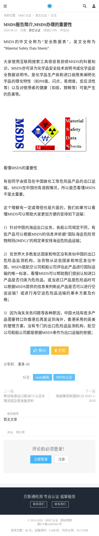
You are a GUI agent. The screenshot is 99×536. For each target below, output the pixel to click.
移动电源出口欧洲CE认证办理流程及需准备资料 (24, 398)
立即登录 (41, 459)
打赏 (61, 350)
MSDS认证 (64, 377)
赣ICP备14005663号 (49, 524)
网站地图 (66, 520)
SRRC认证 (49, 6)
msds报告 (42, 377)
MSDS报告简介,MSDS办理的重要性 (38, 24)
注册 (61, 459)
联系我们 (38, 504)
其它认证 (41, 15)
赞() (42, 350)
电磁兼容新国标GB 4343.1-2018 (75, 398)
